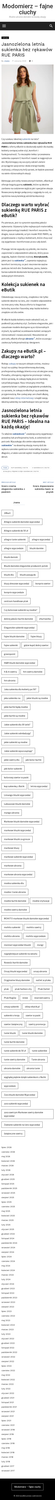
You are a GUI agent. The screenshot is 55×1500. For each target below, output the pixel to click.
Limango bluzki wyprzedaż (17, 795)
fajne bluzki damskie (14, 636)
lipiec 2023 (6, 1311)
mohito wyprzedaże (36, 936)
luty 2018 (5, 1461)
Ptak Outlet (44, 988)
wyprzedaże (10, 1085)
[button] (51, 26)
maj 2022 (5, 1375)
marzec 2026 (7, 1165)
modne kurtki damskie (15, 900)
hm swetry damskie (32, 671)
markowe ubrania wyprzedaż (18, 874)
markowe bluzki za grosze (17, 839)
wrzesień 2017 (8, 1471)
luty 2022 (5, 1389)
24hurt (7, 513)
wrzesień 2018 (8, 1430)
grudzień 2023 (8, 1288)
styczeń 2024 (7, 1284)
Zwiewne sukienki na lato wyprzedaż (22, 1124)
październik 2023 (9, 1298)
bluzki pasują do (28, 574)
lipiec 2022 (6, 1366)
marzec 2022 (7, 1384)
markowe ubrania (12, 865)
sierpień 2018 (7, 1434)
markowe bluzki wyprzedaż (17, 830)
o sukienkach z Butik (40, 467)
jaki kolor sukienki (13, 768)
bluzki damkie (37, 548)
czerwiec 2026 (8, 1152)
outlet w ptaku (43, 980)
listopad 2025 (7, 1184)
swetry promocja (37, 1024)
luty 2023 (5, 1334)
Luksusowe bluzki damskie (17, 803)
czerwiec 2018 (8, 1443)
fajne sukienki (11, 645)
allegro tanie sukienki (15, 539)
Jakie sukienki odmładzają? (17, 733)
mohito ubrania (12, 936)
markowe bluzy (11, 847)
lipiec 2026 (6, 1147)
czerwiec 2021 (8, 1425)
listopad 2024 (7, 1238)
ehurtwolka (45, 618)
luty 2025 (5, 1225)
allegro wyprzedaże (13, 548)
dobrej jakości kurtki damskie (18, 618)
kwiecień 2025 (8, 1216)
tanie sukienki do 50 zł (15, 1050)
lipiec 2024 (6, 1257)
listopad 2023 (7, 1293)
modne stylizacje (40, 900)
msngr (40, 944)
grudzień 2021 (7, 1398)
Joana (6, 61)
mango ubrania (11, 812)
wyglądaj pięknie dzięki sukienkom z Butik (21, 471)
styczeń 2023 (7, 1339)
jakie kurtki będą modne (16, 706)
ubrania (29, 338)
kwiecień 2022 (8, 1380)
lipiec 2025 (6, 1202)
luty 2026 (5, 1170)
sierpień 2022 (7, 1361)
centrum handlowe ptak (16, 601)
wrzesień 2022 (8, 1357)
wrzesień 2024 (8, 1247)
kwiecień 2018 (7, 1452)
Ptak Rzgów (10, 997)
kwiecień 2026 (8, 1161)
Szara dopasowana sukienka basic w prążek (43, 489)
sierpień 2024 (7, 1252)
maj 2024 (5, 1266)
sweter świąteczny (13, 1024)
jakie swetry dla (11, 759)
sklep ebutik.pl (32, 1006)
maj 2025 (5, 1211)
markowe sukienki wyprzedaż (18, 856)
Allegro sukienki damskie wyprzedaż (22, 521)
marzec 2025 (7, 1220)
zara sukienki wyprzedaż (16, 1103)
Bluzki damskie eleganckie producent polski (26, 565)
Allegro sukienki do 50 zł (16, 530)
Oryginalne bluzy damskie (17, 980)
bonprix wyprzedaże (14, 592)
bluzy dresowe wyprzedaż (16, 583)
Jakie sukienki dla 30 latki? (17, 724)
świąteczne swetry (13, 1133)
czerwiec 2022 (8, 1370)
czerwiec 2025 (8, 1206)
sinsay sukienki (11, 1006)
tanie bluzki (10, 1033)
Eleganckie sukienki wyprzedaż (19, 627)
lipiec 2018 (6, 1439)
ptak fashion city (23, 988)
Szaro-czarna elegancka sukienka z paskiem (13, 489)
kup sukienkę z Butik (19, 467)
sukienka (19, 260)
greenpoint (9, 654)
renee (25, 997)
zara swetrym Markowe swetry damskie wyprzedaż (23, 1114)
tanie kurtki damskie (14, 1041)
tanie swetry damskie (14, 1059)
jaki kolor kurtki (33, 759)
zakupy (5, 37)
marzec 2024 (7, 1275)
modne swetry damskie (15, 909)
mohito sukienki (12, 927)
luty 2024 (5, 1279)
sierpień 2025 (7, 1197)
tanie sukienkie (39, 1050)
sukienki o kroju (12, 1015)
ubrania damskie (12, 1068)
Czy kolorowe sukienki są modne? (20, 609)
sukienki (26, 138)
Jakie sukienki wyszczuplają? (18, 750)
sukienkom (18, 433)
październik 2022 (9, 1352)
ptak (6, 988)
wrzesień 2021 (8, 1411)
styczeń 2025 (7, 1229)
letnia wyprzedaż (39, 786)
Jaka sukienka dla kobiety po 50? (20, 689)
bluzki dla (9, 574)
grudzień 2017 (7, 1466)
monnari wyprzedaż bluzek (17, 944)
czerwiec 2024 (8, 1261)
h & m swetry (10, 671)
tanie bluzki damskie (32, 1033)
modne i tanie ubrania (15, 892)
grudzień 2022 (8, 1343)
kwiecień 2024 (8, 1270)
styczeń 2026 (7, 1175)
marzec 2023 (7, 1329)
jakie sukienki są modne (15, 742)
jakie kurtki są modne (14, 715)
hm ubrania (9, 680)
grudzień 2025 (8, 1179)
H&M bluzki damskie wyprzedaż (19, 662)
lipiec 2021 (6, 1420)
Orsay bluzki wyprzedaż (15, 971)
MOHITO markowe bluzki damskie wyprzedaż (26, 918)
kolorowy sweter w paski (16, 777)
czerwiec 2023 (8, 1316)
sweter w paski (33, 1015)
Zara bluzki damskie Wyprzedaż (19, 1094)
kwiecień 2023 (8, 1325)
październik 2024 (9, 1243)
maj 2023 (5, 1320)
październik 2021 (9, 1407)
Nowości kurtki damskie (16, 962)
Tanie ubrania (38, 1059)
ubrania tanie (33, 1068)
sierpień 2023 (7, 1307)
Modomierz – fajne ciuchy (27, 9)
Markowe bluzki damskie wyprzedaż (21, 821)
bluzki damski (11, 557)
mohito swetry (33, 927)
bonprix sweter (42, 583)
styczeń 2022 (7, 1393)
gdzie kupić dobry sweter (36, 645)
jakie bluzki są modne (37, 698)
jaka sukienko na (12, 698)
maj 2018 (5, 1448)
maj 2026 (5, 1156)
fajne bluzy (36, 636)
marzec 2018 (7, 1457)
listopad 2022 (7, 1348)
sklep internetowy (24, 397)
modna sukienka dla (14, 883)
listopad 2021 (7, 1402)
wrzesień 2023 (8, 1302)
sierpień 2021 (7, 1416)
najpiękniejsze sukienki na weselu (20, 953)
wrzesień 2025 (8, 1193)
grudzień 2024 (8, 1234)
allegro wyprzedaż (41, 539)
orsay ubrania (40, 971)
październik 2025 (9, 1188)
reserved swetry (42, 997)
